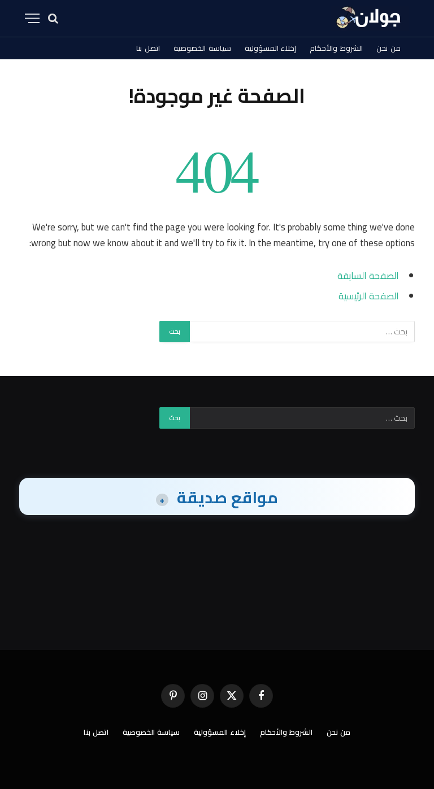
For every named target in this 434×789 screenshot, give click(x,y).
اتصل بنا (148, 48)
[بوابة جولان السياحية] (370, 18)
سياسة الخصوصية (202, 48)
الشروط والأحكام (336, 48)
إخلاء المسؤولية (271, 48)
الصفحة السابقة (368, 275)
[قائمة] (32, 18)
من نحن (388, 48)
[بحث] (53, 18)
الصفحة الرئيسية (368, 295)
